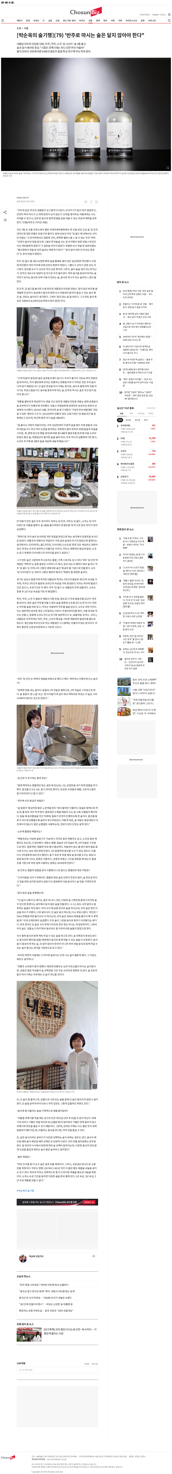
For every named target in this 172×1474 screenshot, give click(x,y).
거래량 (150, 413)
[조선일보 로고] (7, 2)
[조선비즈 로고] (86, 12)
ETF (146, 420)
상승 (121, 413)
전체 (120, 420)
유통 (19, 28)
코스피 (128, 420)
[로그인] (169, 14)
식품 (26, 28)
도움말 (86, 1364)
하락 (131, 413)
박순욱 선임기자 (23, 198)
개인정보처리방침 (38, 1459)
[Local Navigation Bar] (2, 20)
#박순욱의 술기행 (25, 1190)
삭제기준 (94, 1364)
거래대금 (140, 413)
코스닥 (137, 420)
